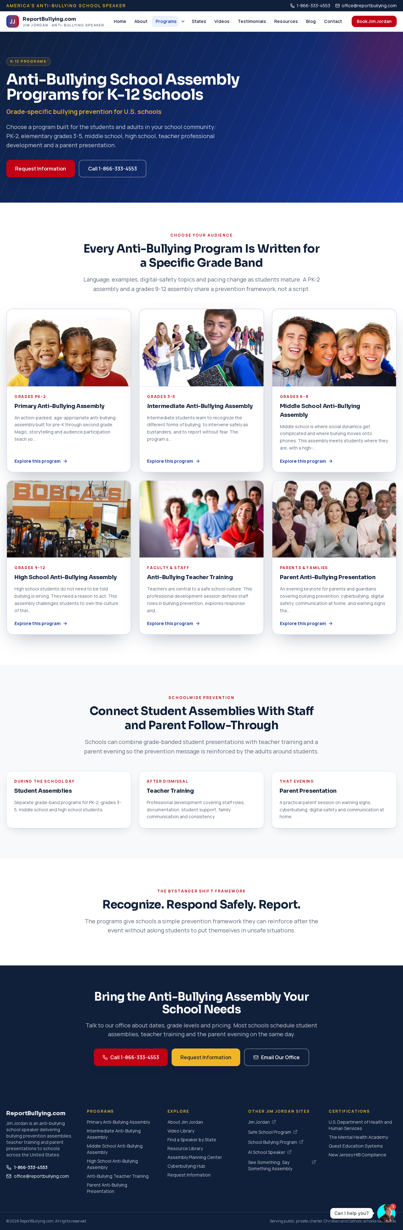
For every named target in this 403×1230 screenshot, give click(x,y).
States (199, 21)
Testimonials (252, 21)
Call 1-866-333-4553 (112, 168)
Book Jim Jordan (374, 21)
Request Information (40, 168)
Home (120, 21)
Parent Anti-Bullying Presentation (107, 1188)
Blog (311, 21)
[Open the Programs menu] (183, 21)
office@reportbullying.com (369, 5)
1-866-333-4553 (313, 5)
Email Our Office (280, 1057)
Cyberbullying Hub (186, 1166)
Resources (286, 21)
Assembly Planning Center (194, 1157)
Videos (222, 21)
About (140, 21)
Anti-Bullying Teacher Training (118, 1176)
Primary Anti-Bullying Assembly (118, 1122)
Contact (333, 21)
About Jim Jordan (185, 1122)
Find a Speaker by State (191, 1140)
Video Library (180, 1131)
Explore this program (37, 461)
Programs (166, 21)
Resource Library (185, 1148)
